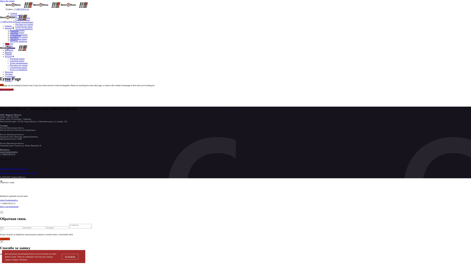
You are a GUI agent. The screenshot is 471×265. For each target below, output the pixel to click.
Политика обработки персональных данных (18, 173)
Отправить (5, 239)
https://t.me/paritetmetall (9, 207)
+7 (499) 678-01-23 (21, 9)
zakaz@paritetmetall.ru (9, 152)
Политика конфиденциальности (13, 169)
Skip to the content (7, 1)
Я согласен (70, 257)
